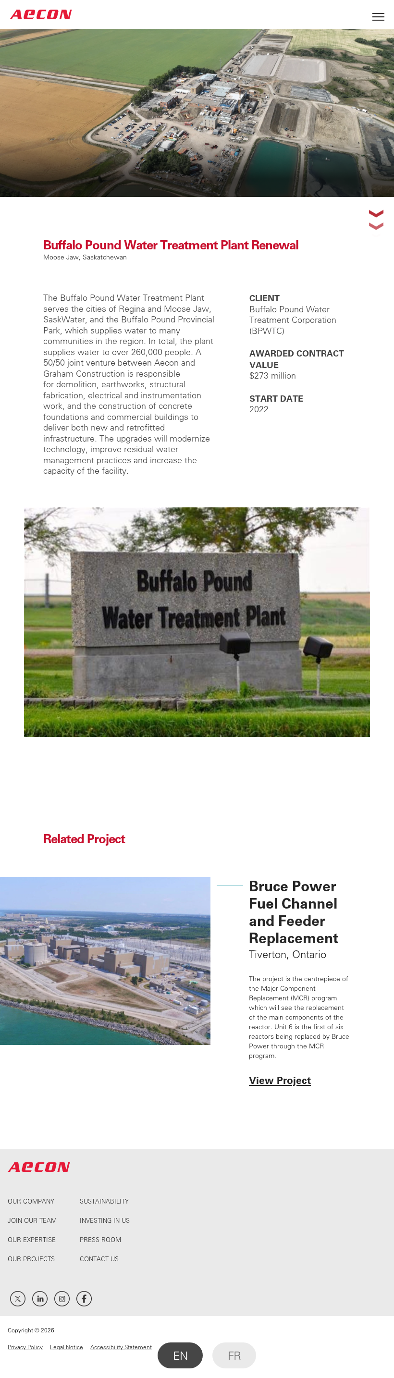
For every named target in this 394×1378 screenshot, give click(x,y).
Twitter (17, 1298)
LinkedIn (40, 1298)
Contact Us (99, 1259)
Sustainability (104, 1201)
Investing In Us (105, 1220)
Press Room (100, 1239)
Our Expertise (32, 1239)
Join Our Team (32, 1220)
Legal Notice (66, 1347)
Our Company (31, 1201)
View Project (280, 1079)
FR (234, 1355)
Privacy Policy (25, 1347)
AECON (41, 14)
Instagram (62, 1298)
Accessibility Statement (121, 1347)
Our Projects (31, 1259)
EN (180, 1355)
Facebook (84, 1298)
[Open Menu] (378, 14)
